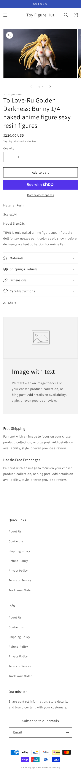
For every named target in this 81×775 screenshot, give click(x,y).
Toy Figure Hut (34, 767)
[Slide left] (31, 86)
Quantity (8, 148)
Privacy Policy (18, 570)
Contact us (16, 541)
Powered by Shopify (51, 767)
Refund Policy (18, 561)
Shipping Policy (19, 551)
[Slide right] (50, 86)
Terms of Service (20, 580)
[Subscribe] (67, 732)
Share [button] (12, 303)
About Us (15, 531)
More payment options (40, 195)
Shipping (7, 141)
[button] (5, 15)
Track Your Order (20, 590)
